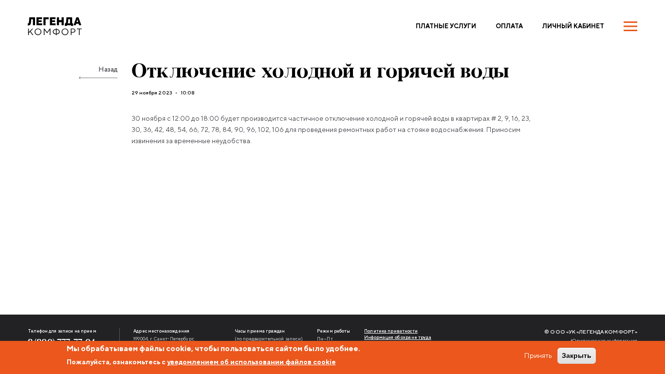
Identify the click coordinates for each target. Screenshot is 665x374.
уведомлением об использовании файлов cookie (251, 361)
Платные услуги (446, 26)
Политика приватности (391, 331)
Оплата (509, 26)
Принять (538, 355)
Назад (108, 69)
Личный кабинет (573, 26)
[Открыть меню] (630, 26)
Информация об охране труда (397, 337)
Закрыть (576, 355)
